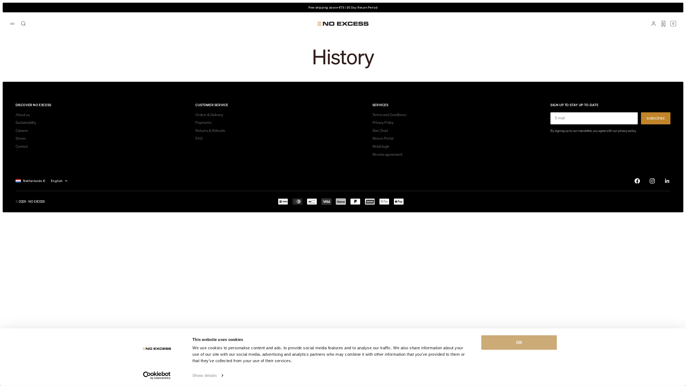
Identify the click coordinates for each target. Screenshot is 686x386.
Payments (203, 122)
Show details (204, 375)
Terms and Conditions (389, 115)
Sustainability (26, 122)
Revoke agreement (387, 154)
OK (519, 342)
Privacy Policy (383, 122)
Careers (22, 130)
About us (23, 115)
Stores (21, 138)
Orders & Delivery (209, 115)
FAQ (198, 138)
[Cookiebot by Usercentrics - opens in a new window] (156, 376)
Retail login (380, 146)
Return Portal (382, 138)
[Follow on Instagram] (652, 181)
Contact (22, 146)
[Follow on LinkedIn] (667, 181)
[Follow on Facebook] (637, 181)
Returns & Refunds (210, 130)
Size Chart (380, 130)
